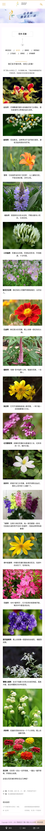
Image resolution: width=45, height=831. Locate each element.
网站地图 (39, 822)
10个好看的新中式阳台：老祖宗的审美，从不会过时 (12, 807)
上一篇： (20, 791)
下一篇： (13, 794)
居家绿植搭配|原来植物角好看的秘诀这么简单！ (33, 807)
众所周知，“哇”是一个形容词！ (33, 810)
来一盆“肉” (6, 810)
